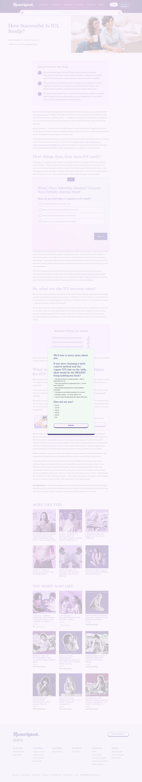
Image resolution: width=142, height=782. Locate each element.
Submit (71, 425)
